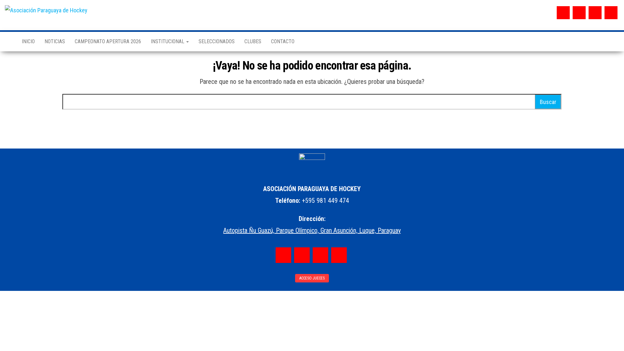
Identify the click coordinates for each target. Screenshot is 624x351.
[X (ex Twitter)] (595, 12)
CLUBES (252, 41)
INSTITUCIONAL (168, 41)
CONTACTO (282, 41)
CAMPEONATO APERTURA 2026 (108, 41)
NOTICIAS (55, 41)
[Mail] (611, 12)
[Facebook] (563, 12)
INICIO (28, 41)
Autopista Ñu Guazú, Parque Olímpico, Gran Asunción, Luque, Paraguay (312, 230)
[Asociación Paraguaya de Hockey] (8, 41)
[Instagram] (579, 12)
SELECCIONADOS (217, 41)
